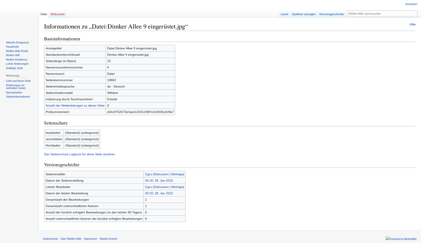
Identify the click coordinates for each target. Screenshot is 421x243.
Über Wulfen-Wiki (71, 238)
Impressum (90, 238)
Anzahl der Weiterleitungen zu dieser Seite (75, 105)
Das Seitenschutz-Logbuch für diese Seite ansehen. (80, 154)
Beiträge (177, 174)
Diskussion (161, 174)
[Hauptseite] (19, 17)
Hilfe (413, 24)
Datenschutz (50, 238)
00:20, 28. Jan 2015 (159, 180)
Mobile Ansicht (108, 238)
